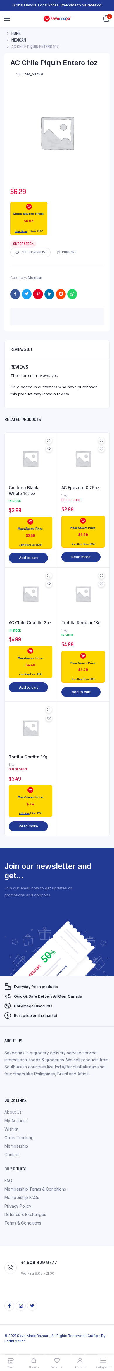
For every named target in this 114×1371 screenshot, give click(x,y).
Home (16, 33)
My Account (15, 1120)
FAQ (8, 1180)
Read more (80, 557)
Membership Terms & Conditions (35, 1189)
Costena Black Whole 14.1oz (23, 490)
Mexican (18, 39)
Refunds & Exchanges (25, 1214)
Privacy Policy (17, 1205)
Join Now (21, 231)
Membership (16, 1146)
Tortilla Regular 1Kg (81, 622)
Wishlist (11, 1129)
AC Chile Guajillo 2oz (30, 622)
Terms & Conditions (22, 1222)
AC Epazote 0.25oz (80, 487)
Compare (69, 252)
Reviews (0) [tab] (21, 349)
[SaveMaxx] (57, 18)
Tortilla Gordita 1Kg (28, 756)
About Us (13, 1112)
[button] (30, 252)
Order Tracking (19, 1137)
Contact (11, 1154)
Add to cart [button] (28, 558)
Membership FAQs (21, 1197)
